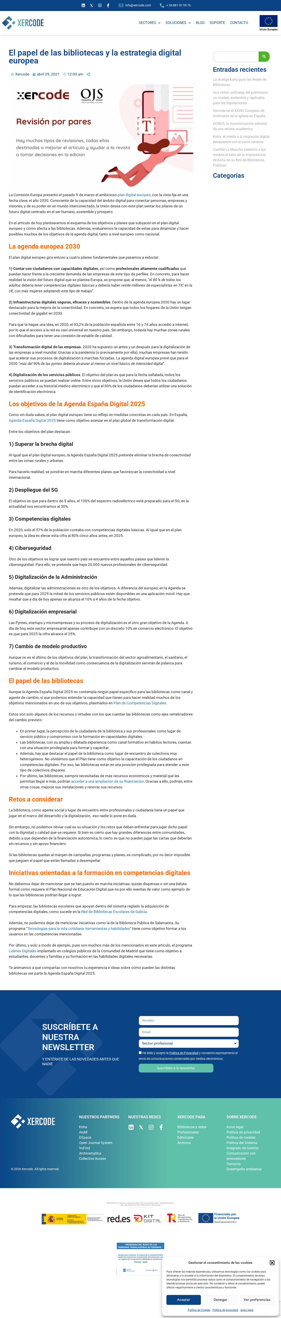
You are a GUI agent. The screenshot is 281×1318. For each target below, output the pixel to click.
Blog (200, 23)
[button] (272, 1263)
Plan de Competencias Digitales (139, 703)
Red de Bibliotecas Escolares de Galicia (114, 911)
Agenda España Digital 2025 (32, 420)
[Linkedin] (83, 5)
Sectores (147, 23)
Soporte (217, 23)
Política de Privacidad (183, 1053)
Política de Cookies (199, 1310)
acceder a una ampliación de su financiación (107, 781)
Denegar (220, 1300)
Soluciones (176, 23)
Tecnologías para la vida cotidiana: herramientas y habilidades (78, 928)
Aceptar (183, 1300)
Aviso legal (246, 1310)
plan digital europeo (134, 195)
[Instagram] (100, 5)
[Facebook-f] (108, 5)
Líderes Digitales (22, 951)
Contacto (239, 23)
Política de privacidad (225, 1310)
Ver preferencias (257, 1300)
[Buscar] (264, 57)
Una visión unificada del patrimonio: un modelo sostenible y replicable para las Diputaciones (241, 97)
